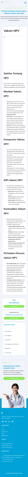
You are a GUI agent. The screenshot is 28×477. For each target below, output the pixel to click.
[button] (25, 2)
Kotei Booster (8, 335)
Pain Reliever (8, 331)
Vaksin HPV (7, 348)
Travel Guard (8, 352)
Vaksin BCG (8, 339)
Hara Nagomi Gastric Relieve (11, 344)
